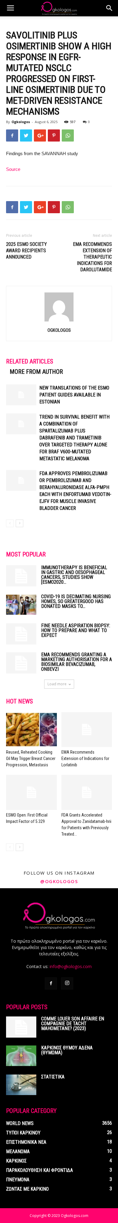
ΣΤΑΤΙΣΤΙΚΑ (52, 1077)
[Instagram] (67, 983)
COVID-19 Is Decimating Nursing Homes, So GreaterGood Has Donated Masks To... (76, 601)
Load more (57, 684)
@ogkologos (59, 881)
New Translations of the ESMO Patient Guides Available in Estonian (74, 395)
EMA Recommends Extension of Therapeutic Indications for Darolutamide (92, 256)
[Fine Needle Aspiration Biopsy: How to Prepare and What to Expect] (21, 633)
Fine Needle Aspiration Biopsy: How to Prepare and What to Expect (75, 630)
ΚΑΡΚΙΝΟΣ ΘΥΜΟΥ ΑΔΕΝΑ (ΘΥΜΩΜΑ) (67, 1050)
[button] (109, 8)
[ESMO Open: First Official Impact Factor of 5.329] (31, 792)
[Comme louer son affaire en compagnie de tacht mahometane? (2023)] (21, 1027)
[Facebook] (51, 983)
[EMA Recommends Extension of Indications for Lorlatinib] (86, 729)
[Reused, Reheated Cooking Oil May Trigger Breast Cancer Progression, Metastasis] (31, 729)
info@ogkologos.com (71, 966)
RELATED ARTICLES (29, 361)
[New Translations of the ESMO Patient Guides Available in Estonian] (21, 394)
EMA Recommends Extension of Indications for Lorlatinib (85, 758)
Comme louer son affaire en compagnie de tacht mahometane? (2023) (72, 1023)
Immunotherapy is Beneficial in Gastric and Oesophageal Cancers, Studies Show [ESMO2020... (74, 575)
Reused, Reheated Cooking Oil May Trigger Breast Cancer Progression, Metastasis (30, 758)
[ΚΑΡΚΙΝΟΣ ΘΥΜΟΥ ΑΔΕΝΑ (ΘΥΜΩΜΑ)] (21, 1055)
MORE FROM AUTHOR (36, 371)
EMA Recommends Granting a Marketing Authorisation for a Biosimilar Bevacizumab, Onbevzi (76, 662)
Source (13, 169)
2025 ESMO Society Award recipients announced (26, 250)
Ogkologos (20, 121)
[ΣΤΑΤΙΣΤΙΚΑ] (21, 1085)
